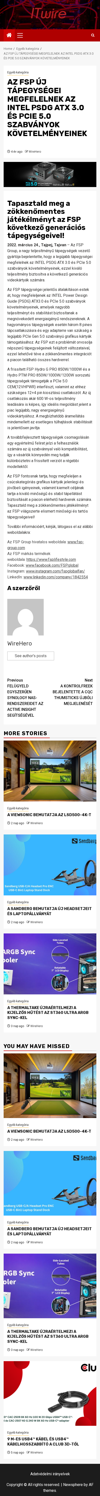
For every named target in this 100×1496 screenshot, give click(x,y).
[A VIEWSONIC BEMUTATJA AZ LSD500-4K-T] (50, 771)
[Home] (9, 35)
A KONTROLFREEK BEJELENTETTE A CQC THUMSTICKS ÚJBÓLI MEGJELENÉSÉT (73, 692)
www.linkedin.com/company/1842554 (56, 577)
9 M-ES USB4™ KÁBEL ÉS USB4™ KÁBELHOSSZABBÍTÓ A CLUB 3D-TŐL (43, 1441)
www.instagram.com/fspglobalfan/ (55, 571)
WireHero (35, 151)
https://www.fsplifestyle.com (51, 559)
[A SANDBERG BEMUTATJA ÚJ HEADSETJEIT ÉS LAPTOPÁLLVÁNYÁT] (50, 864)
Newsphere (73, 1484)
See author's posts (31, 656)
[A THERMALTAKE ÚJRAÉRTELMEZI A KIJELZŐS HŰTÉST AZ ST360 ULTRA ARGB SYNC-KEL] (50, 963)
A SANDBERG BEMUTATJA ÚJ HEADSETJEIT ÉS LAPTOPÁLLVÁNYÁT (49, 911)
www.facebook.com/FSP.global (52, 565)
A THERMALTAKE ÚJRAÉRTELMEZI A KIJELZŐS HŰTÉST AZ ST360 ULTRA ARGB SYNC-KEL (48, 1012)
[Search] (93, 35)
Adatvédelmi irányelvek (50, 1474)
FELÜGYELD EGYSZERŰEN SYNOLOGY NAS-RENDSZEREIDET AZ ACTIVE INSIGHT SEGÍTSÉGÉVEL (25, 698)
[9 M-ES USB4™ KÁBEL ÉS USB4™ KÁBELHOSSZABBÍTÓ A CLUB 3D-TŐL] (50, 1393)
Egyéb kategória (18, 72)
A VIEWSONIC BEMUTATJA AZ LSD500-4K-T (49, 814)
